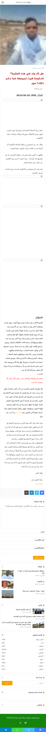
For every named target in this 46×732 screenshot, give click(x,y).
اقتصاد (41, 646)
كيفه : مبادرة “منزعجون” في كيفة (33, 591)
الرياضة (40, 656)
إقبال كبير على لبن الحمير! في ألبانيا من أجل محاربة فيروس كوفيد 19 (16, 623)
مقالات (41, 669)
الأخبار (34, 68)
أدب (42, 643)
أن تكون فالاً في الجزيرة (23, 609)
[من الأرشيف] (7, 585)
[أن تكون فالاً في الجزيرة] (38, 611)
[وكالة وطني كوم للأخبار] (23, 2)
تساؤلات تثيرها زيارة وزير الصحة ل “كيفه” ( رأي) (30, 572)
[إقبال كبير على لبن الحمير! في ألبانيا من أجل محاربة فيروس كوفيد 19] (38, 624)
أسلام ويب (39, 483)
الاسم (42, 532)
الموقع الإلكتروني (39, 548)
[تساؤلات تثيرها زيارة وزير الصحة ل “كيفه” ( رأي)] (7, 574)
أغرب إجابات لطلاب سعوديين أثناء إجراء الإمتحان (28, 616)
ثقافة (41, 663)
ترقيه (41, 659)
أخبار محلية (39, 639)
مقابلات (40, 666)
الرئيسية (39, 68)
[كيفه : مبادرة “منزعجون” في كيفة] (7, 594)
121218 (18, 412)
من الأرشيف (40, 581)
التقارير (41, 653)
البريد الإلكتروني (39, 540)
